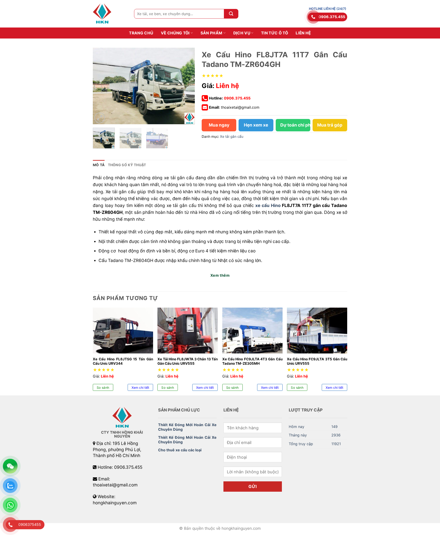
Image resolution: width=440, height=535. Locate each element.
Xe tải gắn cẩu (231, 136)
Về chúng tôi (175, 33)
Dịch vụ (241, 33)
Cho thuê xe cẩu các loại (179, 450)
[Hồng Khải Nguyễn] (110, 14)
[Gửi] (231, 14)
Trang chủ (141, 33)
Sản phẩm (212, 33)
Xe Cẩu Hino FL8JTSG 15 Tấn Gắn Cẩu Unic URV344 (123, 361)
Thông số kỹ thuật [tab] (127, 165)
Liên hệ (303, 33)
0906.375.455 (332, 16)
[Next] (187, 86)
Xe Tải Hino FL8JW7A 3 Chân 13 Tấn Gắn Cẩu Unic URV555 (187, 361)
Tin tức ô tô (274, 33)
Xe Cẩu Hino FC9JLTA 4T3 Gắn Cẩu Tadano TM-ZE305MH (252, 361)
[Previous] (100, 86)
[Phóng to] (99, 118)
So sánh (103, 387)
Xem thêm (220, 275)
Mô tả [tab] (99, 165)
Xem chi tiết (140, 387)
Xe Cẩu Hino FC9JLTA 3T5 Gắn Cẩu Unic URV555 (317, 361)
